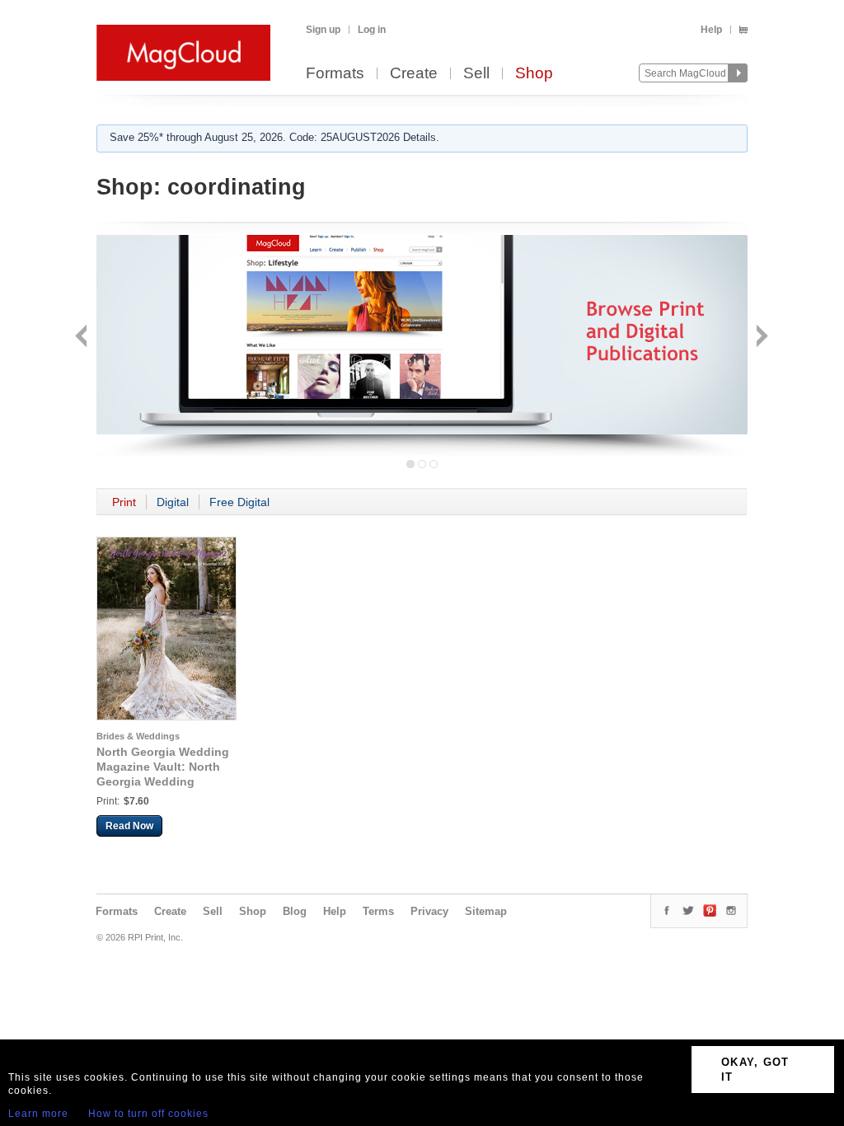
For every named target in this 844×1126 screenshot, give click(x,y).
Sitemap (486, 911)
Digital (173, 502)
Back (83, 337)
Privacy (429, 911)
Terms (378, 911)
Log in (372, 29)
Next (760, 337)
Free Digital (239, 502)
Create (414, 74)
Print (124, 502)
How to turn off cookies (148, 1113)
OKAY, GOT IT (755, 1069)
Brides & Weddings (138, 736)
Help (711, 29)
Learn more (38, 1113)
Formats (335, 74)
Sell (476, 74)
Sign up (323, 29)
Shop (534, 74)
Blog (295, 911)
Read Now (129, 826)
